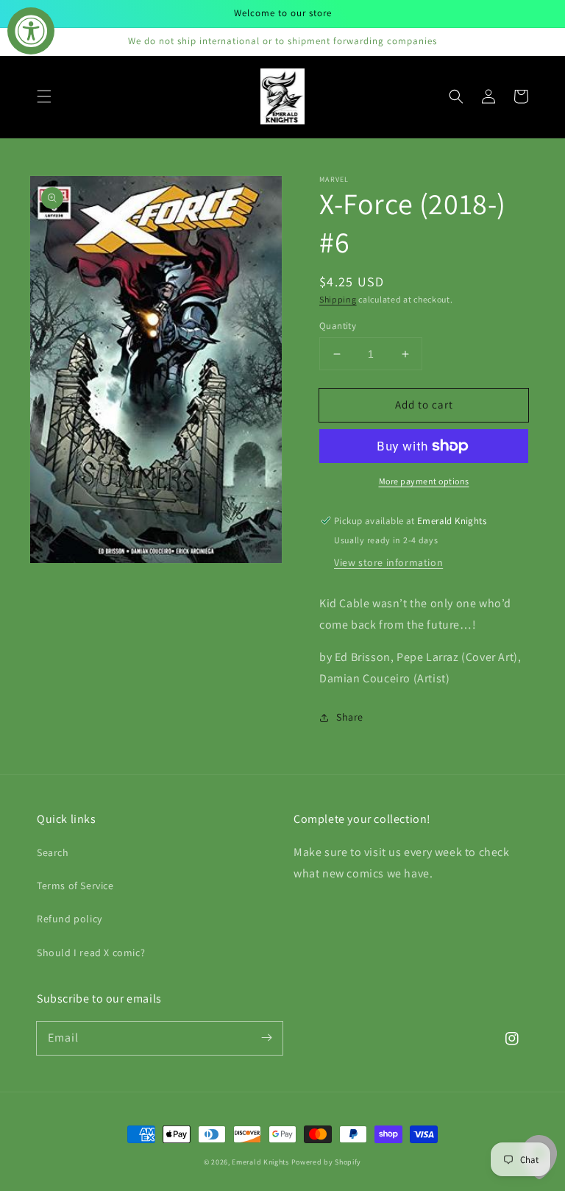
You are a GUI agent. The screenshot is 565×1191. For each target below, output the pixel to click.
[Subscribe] (266, 1038)
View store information (388, 562)
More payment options (424, 481)
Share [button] (349, 717)
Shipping (338, 299)
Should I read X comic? (91, 952)
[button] (44, 96)
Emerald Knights (260, 1162)
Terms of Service (75, 885)
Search (53, 852)
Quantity (337, 325)
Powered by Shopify (326, 1162)
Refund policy (69, 918)
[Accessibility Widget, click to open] (30, 30)
